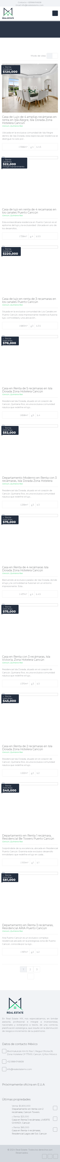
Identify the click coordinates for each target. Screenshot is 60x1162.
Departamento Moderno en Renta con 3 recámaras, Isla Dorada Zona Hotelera (29, 479)
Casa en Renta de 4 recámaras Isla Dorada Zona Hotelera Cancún (25, 569)
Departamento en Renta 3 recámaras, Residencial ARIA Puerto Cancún (27, 926)
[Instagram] (50, 1156)
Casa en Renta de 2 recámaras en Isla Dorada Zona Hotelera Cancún (27, 748)
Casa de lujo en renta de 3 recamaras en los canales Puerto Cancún (29, 300)
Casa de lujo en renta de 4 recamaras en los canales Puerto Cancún (29, 211)
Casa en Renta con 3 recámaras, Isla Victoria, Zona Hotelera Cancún (26, 658)
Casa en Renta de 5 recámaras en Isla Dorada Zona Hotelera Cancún (27, 390)
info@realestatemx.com (32, 5)
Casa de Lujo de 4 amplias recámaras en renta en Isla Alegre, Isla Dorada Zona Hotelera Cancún (29, 120)
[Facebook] (44, 1156)
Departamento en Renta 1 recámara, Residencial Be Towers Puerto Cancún (28, 837)
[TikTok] (55, 1156)
